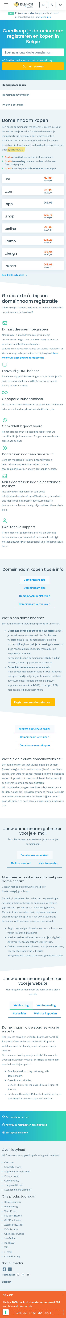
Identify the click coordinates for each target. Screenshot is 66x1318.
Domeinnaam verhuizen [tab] (34, 737)
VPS (6, 1247)
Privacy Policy (11, 1176)
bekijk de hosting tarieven (45, 644)
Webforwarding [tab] (46, 1005)
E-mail (8, 1251)
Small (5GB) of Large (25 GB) (42, 685)
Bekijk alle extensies (13, 274)
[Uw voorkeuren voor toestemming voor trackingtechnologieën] (6, 1312)
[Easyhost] (23, 4)
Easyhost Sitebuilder (19, 653)
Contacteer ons (12, 1166)
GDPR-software (12, 1220)
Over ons (9, 1162)
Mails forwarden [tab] (48, 863)
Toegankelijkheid (13, 1185)
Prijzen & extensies (12, 104)
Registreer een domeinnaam (33, 702)
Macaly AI (9, 1242)
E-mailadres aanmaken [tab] (35, 855)
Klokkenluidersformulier (17, 1189)
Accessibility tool (13, 1224)
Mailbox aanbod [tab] (20, 863)
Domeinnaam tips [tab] (34, 588)
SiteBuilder (10, 1238)
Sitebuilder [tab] (19, 1013)
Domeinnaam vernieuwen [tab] (34, 604)
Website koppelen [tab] (45, 1013)
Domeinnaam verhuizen (15, 94)
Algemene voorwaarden (17, 1171)
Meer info (46, 16)
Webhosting (11, 1206)
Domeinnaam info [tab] (34, 579)
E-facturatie (11, 1229)
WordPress (10, 1211)
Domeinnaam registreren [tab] (34, 596)
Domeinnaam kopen (14, 84)
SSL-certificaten (13, 1215)
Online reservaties (14, 1233)
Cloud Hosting (12, 1256)
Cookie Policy (11, 1180)
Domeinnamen (12, 1202)
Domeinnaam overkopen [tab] (35, 745)
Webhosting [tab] (21, 1005)
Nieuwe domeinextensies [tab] (34, 729)
